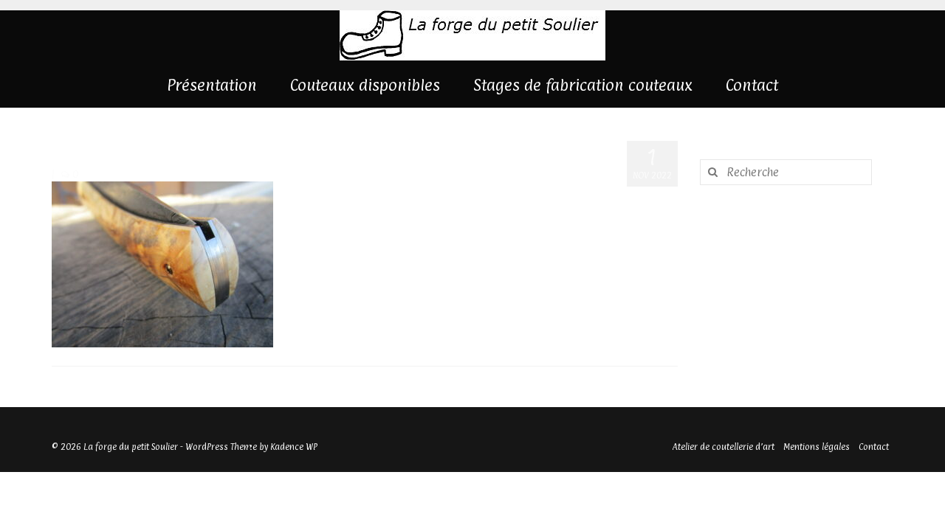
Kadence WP (293, 447)
